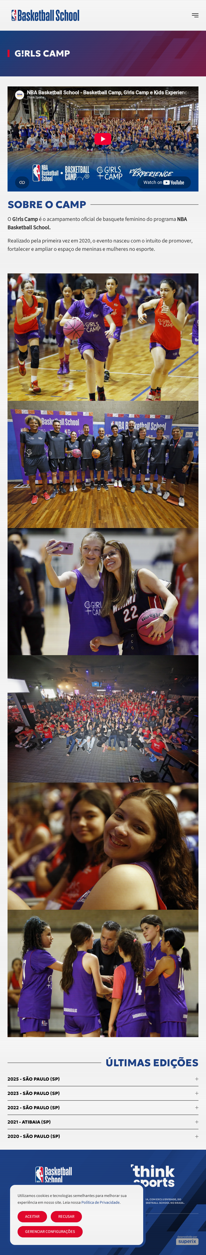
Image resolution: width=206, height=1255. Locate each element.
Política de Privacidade (100, 1202)
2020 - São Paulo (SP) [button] (34, 1136)
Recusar (66, 1216)
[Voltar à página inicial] (45, 15)
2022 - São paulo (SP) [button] (34, 1108)
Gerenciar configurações (50, 1231)
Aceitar (32, 1216)
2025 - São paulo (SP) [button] (34, 1079)
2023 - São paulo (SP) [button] (34, 1093)
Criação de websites (187, 1240)
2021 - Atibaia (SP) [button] (29, 1122)
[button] (195, 15)
